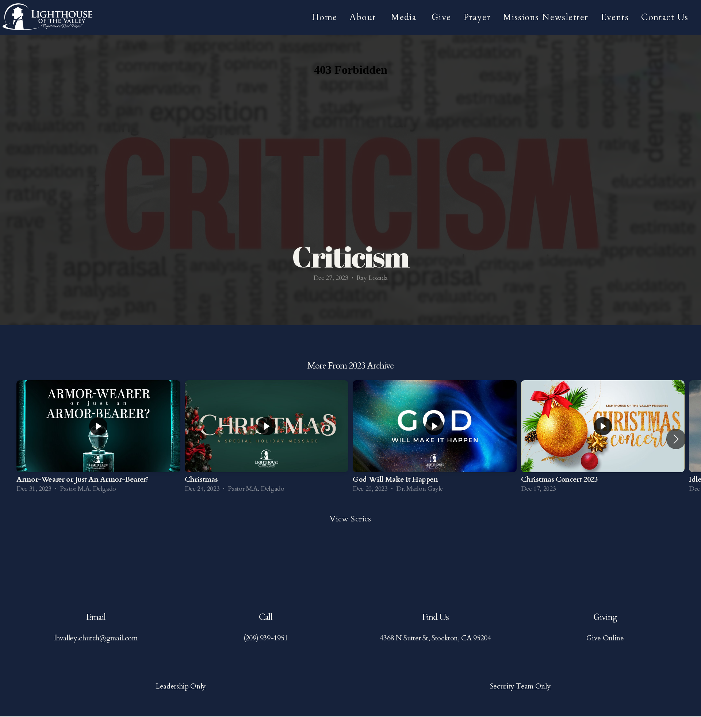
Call (265, 617)
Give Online (605, 638)
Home (324, 17)
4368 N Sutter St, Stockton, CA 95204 (435, 638)
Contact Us (666, 17)
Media (405, 17)
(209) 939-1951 (266, 638)
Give (441, 17)
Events (615, 17)
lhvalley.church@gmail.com (95, 638)
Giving (605, 617)
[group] (98, 439)
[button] (676, 439)
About (364, 17)
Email (95, 617)
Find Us (435, 617)
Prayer (477, 17)
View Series (350, 518)
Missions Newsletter (545, 17)
